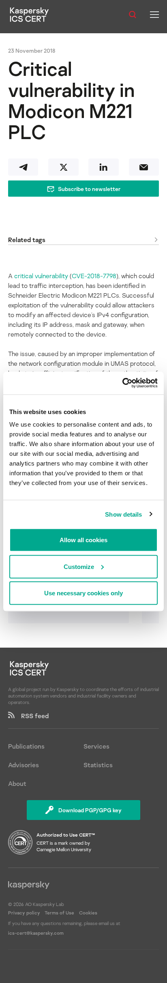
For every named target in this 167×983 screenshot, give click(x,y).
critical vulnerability (41, 276)
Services (96, 746)
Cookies (88, 913)
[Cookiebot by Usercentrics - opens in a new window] (122, 383)
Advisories (23, 765)
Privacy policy (24, 913)
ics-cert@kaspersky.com (36, 933)
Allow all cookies (83, 540)
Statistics (98, 765)
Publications (26, 746)
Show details (123, 514)
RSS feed (32, 716)
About (17, 783)
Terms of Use (59, 913)
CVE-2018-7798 (94, 276)
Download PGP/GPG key (90, 810)
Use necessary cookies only (83, 593)
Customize (79, 566)
